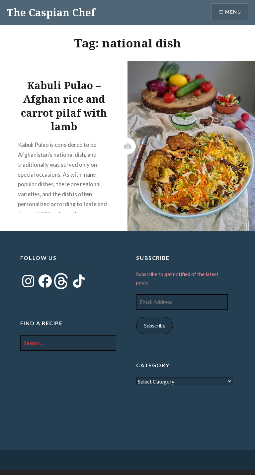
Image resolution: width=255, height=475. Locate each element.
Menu (233, 12)
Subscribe (154, 325)
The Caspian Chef (51, 12)
